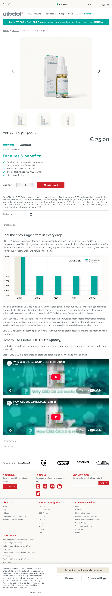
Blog (4, 510)
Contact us (10, 486)
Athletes (6, 513)
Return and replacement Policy (87, 520)
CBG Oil (42, 516)
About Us (6, 506)
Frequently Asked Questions (86, 516)
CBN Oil (42, 520)
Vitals (41, 526)
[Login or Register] (103, 4)
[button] (99, 71)
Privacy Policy (80, 523)
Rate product (25, 145)
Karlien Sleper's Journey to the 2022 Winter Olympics (19, 554)
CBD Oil (42, 506)
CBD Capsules (44, 510)
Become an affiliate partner (13, 520)
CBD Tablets (43, 513)
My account (79, 506)
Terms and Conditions (83, 526)
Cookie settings (97, 578)
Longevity (42, 529)
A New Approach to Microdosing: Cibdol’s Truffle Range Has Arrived (18, 541)
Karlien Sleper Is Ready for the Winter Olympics (17, 547)
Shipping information (83, 513)
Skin (40, 533)
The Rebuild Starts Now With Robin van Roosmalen (18, 560)
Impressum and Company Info (14, 516)
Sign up (104, 483)
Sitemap (78, 533)
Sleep (41, 523)
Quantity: (7, 185)
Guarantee (79, 529)
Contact (78, 510)
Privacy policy (36, 592)
